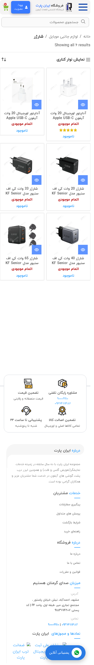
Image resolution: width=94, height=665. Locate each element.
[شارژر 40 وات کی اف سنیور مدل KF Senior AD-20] (68, 235)
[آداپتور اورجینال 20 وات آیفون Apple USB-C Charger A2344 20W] (68, 90)
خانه (86, 36)
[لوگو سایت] (54, 7)
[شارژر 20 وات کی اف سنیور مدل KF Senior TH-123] (68, 165)
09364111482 (63, 404)
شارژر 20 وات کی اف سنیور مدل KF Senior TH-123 (68, 193)
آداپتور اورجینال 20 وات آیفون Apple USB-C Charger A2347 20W (22, 118)
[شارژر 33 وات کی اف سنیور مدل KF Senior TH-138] (22, 165)
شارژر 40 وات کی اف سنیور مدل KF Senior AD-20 (68, 263)
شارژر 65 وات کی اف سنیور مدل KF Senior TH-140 (22, 263)
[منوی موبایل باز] (84, 7)
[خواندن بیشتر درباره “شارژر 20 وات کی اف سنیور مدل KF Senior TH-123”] (83, 180)
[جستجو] (83, 21)
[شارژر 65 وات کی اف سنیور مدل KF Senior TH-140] (22, 235)
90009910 (62, 399)
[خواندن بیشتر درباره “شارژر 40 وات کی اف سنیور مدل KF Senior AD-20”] (83, 249)
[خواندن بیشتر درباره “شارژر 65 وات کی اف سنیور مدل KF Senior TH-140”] (36, 249)
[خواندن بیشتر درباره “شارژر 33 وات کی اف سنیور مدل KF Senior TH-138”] (36, 180)
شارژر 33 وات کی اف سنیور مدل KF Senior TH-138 (22, 193)
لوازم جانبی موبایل (63, 36)
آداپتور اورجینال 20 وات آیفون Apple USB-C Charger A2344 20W (68, 118)
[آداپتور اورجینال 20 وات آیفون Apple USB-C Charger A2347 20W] (22, 90)
